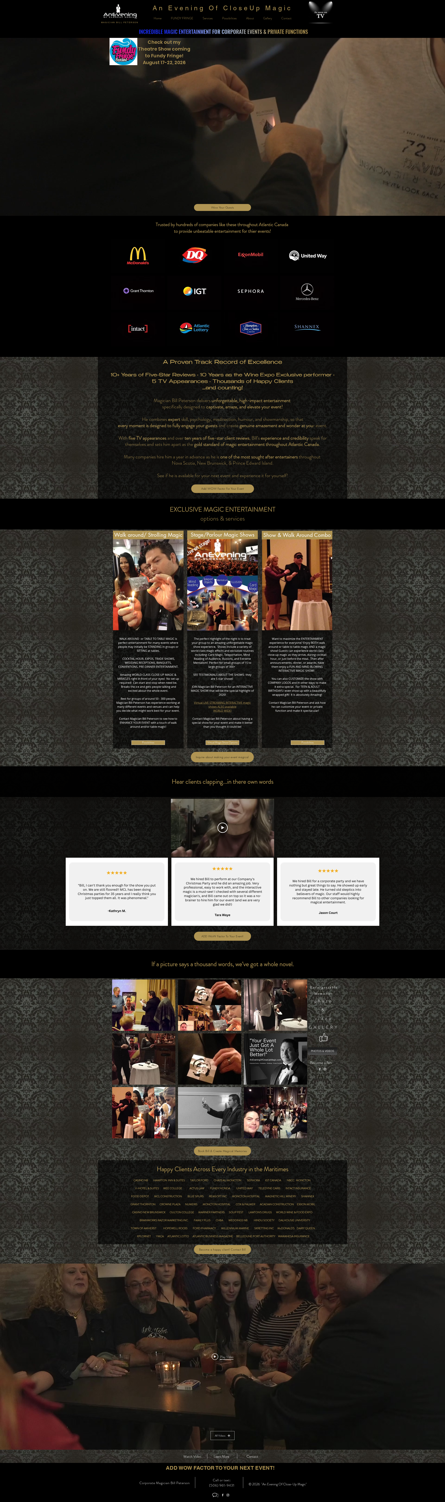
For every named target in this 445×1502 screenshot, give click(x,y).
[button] (138, 256)
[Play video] (222, 828)
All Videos (220, 1436)
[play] (301, 1141)
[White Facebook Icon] (320, 1069)
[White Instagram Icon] (325, 1069)
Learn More (221, 1456)
